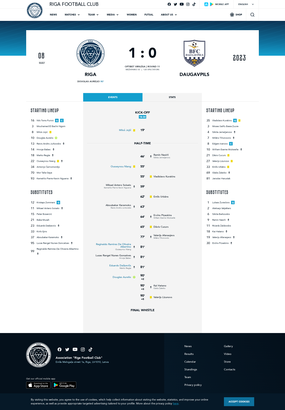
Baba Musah (43, 219)
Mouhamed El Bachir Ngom (51, 126)
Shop (239, 14)
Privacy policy (193, 385)
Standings (190, 369)
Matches (70, 14)
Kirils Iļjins (42, 231)
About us (167, 14)
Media (111, 14)
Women (132, 14)
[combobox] (246, 4)
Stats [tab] (172, 97)
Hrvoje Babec (44, 149)
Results (188, 354)
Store (227, 362)
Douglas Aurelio (88, 81)
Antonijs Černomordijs (48, 166)
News (53, 14)
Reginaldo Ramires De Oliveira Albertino (58, 248)
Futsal (148, 14)
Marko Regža (43, 155)
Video (227, 354)
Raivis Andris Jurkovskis (49, 143)
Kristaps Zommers (46, 202)
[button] (252, 15)
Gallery (228, 346)
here (175, 403)
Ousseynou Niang (46, 161)
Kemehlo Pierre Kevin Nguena (52, 178)
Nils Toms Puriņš (45, 120)
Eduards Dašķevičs (46, 225)
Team (91, 14)
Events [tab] (112, 97)
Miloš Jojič (42, 132)
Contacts (229, 369)
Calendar (190, 362)
